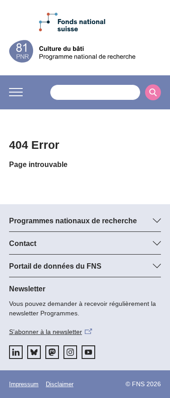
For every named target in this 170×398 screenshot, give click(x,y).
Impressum (24, 384)
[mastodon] (52, 352)
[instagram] (70, 352)
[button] (16, 92)
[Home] (85, 51)
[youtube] (88, 352)
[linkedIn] (16, 352)
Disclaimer (59, 384)
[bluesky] (34, 352)
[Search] (153, 92)
